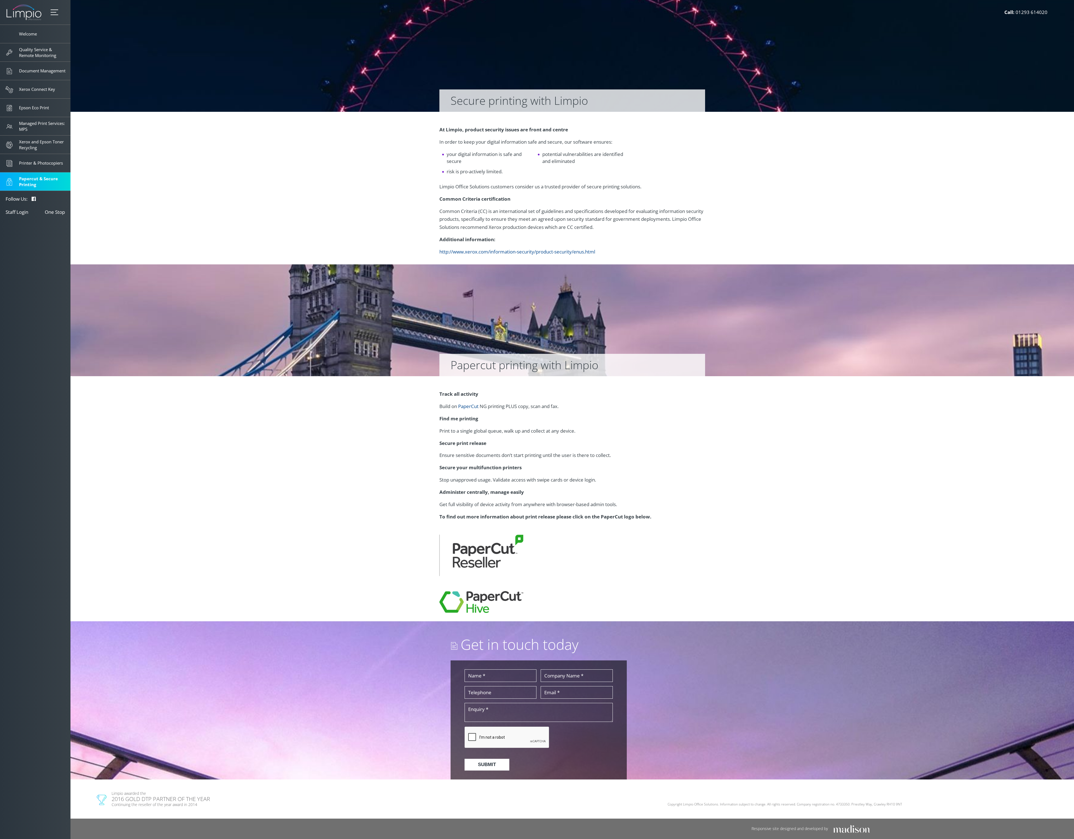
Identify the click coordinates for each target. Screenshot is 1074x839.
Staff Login (17, 212)
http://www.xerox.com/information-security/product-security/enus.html (517, 251)
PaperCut (468, 406)
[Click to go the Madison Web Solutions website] (851, 828)
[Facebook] (34, 199)
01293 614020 (1031, 12)
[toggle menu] (54, 12)
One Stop (55, 212)
